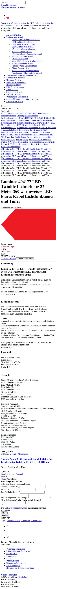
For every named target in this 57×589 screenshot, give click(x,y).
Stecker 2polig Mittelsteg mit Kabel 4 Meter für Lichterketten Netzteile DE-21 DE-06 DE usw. (26, 460)
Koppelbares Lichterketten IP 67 (37, 123)
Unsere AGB (11, 553)
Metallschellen (35, 142)
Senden (5, 516)
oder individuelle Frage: (11, 486)
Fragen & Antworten (25, 259)
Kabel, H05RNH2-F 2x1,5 (30, 118)
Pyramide (13, 142)
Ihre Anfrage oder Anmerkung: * (14, 498)
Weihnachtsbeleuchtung (11, 146)
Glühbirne (20, 120)
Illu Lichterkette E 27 (38, 130)
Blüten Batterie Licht (20, 68)
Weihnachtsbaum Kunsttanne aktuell (27, 54)
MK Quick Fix (48, 118)
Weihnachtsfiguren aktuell (22, 56)
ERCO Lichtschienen (15, 87)
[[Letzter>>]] (8, 537)
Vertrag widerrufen (9, 575)
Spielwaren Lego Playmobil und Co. (21, 75)
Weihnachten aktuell (14, 37)
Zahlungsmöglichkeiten (16, 563)
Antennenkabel (7, 130)
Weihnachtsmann (8, 120)
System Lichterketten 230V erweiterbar (22, 99)
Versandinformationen (15, 549)
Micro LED (30, 120)
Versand (19, 474)
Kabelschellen (32, 116)
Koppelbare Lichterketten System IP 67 (33, 127)
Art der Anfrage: (8, 484)
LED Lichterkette (21, 130)
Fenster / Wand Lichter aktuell (24, 66)
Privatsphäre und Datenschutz (18, 551)
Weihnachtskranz (8, 139)
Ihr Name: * (6, 489)
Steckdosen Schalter (14, 92)
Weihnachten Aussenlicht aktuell (25, 70)
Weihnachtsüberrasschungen (23, 49)
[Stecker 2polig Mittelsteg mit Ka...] (14, 454)
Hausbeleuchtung (13, 85)
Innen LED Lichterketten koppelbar (27, 61)
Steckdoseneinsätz (43, 137)
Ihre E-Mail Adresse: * (10, 492)
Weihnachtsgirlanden (10, 118)
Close (4, 513)
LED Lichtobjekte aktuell (22, 42)
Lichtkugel (21, 116)
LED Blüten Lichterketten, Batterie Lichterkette (28, 144)
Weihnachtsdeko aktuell (22, 51)
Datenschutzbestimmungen (16, 508)
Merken (4, 259)
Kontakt (4, 5)
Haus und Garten (13, 80)
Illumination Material (10, 132)
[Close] (16, 580)
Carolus (38, 120)
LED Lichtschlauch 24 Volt (28, 125)
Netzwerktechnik (13, 94)
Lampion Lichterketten (28, 132)
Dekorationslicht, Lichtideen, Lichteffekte (24, 520)
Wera (44, 120)
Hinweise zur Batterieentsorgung (20, 568)
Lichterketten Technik (15, 78)
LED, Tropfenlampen (10, 113)
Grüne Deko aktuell (20, 59)
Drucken (12, 259)
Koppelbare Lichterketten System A (20, 137)
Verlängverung (22, 139)
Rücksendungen (13, 565)
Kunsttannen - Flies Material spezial (27, 73)
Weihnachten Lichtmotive (17, 97)
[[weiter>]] (8, 534)
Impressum (12, 5)
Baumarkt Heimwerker (16, 82)
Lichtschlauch (12, 89)
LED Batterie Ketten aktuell (23, 44)
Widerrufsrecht (12, 561)
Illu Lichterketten (13, 35)
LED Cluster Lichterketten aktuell (26, 39)
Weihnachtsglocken (28, 113)
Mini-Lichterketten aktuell (22, 63)
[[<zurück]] (8, 530)
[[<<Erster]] (8, 526)
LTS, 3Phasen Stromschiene (20, 135)
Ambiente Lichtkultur (18, 577)
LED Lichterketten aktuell (23, 47)
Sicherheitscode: (8, 500)
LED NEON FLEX (14, 101)
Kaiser (53, 127)
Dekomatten (23, 142)
